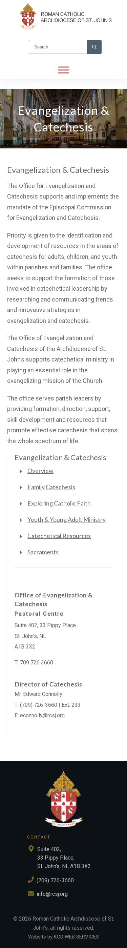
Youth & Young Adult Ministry (66, 519)
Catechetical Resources (59, 535)
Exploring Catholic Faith (59, 503)
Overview (40, 470)
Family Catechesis (51, 487)
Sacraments (43, 552)
